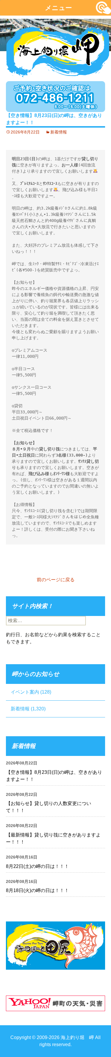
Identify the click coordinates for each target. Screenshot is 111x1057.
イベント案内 (25, 691)
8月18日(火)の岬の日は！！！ (37, 890)
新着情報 (58, 132)
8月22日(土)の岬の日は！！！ (37, 866)
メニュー (58, 7)
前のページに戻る (56, 579)
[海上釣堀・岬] (58, 50)
